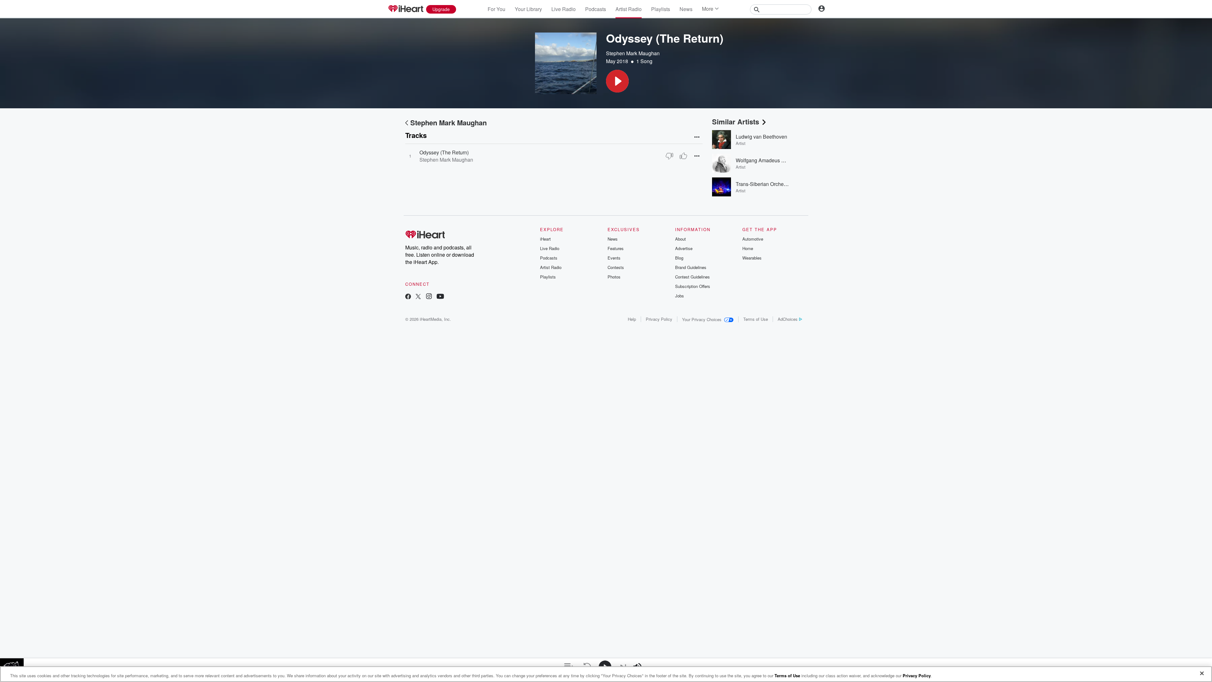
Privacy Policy (659, 319)
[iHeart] (406, 9)
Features (616, 248)
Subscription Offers (692, 286)
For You (496, 9)
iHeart (545, 239)
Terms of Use (755, 319)
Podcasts (595, 9)
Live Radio (563, 9)
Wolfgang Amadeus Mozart (766, 160)
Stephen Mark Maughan (633, 53)
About (680, 239)
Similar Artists (735, 122)
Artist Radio (628, 9)
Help (632, 319)
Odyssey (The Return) (444, 152)
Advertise (683, 248)
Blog (679, 258)
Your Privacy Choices (702, 319)
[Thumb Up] (683, 156)
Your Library (528, 9)
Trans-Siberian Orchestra (764, 184)
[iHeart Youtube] (440, 297)
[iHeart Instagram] (429, 297)
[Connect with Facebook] (408, 297)
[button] (617, 81)
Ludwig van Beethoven (761, 136)
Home (747, 248)
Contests (616, 267)
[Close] (1202, 673)
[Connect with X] (418, 297)
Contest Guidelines (692, 277)
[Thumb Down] (669, 156)
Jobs (679, 296)
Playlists (660, 9)
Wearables (752, 258)
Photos (614, 277)
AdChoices (788, 319)
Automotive (752, 239)
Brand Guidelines (690, 267)
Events (614, 258)
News (686, 9)
